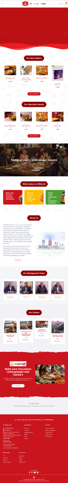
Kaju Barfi (26, 84)
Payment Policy (49, 432)
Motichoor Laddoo (10, 79)
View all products (34, 93)
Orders (20, 458)
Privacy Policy (49, 436)
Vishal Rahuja (58, 296)
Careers (26, 438)
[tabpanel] (34, 77)
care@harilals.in (7, 430)
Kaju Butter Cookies (57, 79)
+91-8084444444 (48, 420)
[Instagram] (32, 472)
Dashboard (21, 456)
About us (26, 428)
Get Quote (18, 385)
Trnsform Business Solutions (43, 481)
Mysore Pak (26, 126)
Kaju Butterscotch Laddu (41, 127)
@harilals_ (18, 406)
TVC (4, 456)
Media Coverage (7, 462)
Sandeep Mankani (26, 296)
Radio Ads (5, 458)
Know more (18, 260)
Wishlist (20, 460)
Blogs (25, 436)
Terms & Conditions (50, 428)
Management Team (28, 432)
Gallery (26, 434)
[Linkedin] (38, 472)
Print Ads (5, 460)
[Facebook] (29, 472)
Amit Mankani (10, 296)
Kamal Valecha (42, 296)
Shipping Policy (49, 434)
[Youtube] (35, 472)
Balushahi (42, 79)
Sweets (10, 124)
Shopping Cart (22, 462)
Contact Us (26, 430)
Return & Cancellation (50, 430)
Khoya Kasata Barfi (57, 126)
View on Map (6, 335)
